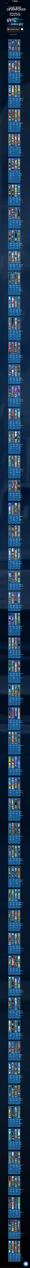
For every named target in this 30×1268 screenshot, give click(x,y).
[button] (22, 29)
